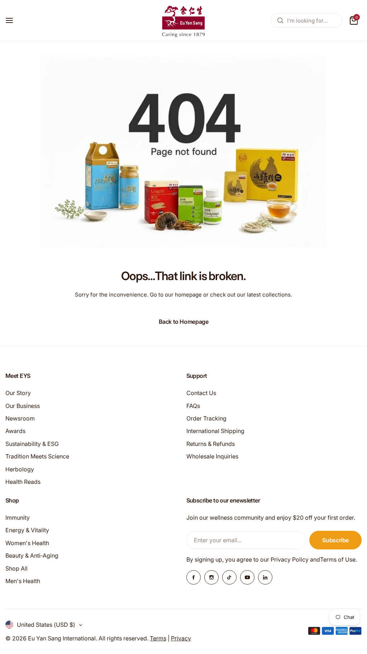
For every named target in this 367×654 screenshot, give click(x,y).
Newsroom (20, 418)
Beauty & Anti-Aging (31, 555)
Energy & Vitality (27, 530)
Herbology (19, 469)
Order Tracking (206, 418)
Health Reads (22, 481)
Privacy (181, 638)
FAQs (193, 405)
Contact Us (201, 392)
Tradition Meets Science (37, 456)
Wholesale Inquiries (212, 456)
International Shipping (215, 430)
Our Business (22, 405)
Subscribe (335, 540)
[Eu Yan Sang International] (183, 20)
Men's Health (22, 581)
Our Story (18, 392)
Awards (15, 430)
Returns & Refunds (210, 443)
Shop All (16, 568)
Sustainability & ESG (32, 443)
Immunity (17, 517)
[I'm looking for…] (280, 20)
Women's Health (27, 543)
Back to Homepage (184, 321)
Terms (158, 638)
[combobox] (306, 20)
